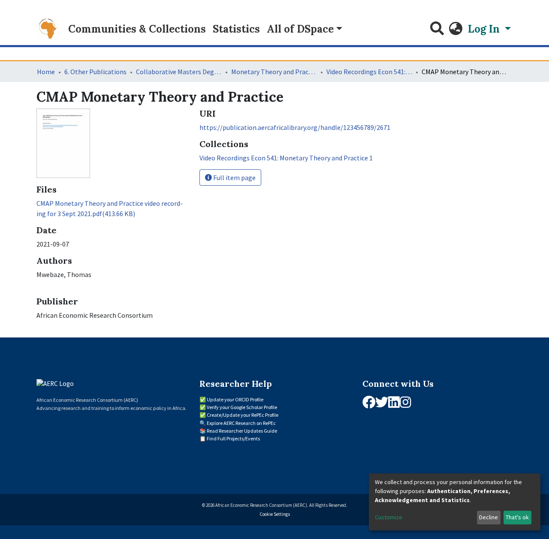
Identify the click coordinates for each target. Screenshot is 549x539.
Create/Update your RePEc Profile (242, 415)
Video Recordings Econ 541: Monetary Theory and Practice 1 (369, 71)
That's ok (517, 517)
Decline (488, 517)
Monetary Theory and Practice (274, 71)
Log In (485, 29)
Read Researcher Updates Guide (242, 431)
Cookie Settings (274, 514)
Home (46, 71)
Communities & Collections (137, 29)
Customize (388, 517)
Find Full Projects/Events (233, 438)
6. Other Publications (95, 71)
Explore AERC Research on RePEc (241, 423)
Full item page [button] (234, 177)
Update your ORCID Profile (235, 399)
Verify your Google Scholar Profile (242, 407)
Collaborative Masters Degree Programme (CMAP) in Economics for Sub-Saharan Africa (179, 71)
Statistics (236, 29)
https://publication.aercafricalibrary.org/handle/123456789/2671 (294, 127)
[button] (456, 29)
